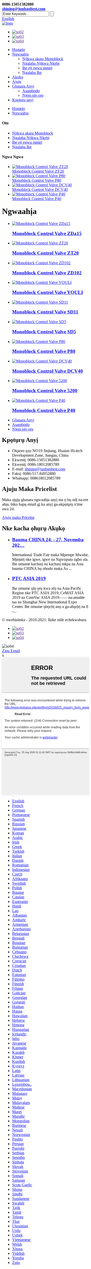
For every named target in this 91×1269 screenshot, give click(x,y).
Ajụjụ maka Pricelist (18, 517)
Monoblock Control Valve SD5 (44, 331)
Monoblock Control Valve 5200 (44, 390)
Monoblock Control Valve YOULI (47, 292)
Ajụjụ (16, 81)
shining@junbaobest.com (23, 9)
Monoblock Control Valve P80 (36, 180)
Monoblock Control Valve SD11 (45, 312)
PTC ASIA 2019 (29, 578)
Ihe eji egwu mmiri (37, 68)
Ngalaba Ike (32, 72)
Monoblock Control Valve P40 (36, 198)
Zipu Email (11, 651)
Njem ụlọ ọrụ (32, 95)
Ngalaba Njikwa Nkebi (40, 63)
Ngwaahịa (20, 54)
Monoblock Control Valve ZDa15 (47, 233)
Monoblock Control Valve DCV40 (40, 189)
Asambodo (31, 91)
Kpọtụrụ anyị (22, 100)
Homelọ (18, 49)
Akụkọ (17, 77)
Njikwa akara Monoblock (42, 59)
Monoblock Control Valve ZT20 (38, 171)
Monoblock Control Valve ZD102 (47, 272)
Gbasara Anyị (23, 86)
